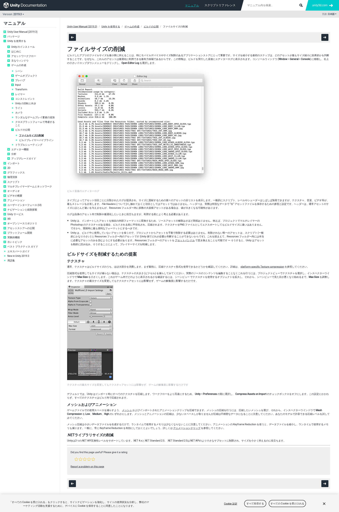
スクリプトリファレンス (220, 5)
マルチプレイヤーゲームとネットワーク (29, 186)
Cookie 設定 (230, 503)
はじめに (16, 51)
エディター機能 (20, 149)
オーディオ (13, 191)
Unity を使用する (16, 41)
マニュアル (192, 5)
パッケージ (13, 36)
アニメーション (16, 200)
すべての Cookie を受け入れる (287, 503)
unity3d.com (319, 5)
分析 (13, 154)
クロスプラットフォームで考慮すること (35, 124)
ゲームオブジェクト (26, 75)
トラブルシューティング (28, 144)
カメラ (19, 112)
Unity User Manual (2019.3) (22, 31)
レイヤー (20, 94)
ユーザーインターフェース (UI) (24, 205)
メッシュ (127, 410)
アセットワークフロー (23, 56)
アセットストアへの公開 (21, 228)
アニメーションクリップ (186, 428)
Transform (21, 89)
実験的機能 (13, 237)
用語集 (11, 260)
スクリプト (13, 181)
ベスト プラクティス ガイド (22, 246)
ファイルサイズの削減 (31, 135)
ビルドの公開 (22, 129)
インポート (13, 163)
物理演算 (12, 177)
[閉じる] (324, 504)
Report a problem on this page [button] (87, 466)
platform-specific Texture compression (262, 266)
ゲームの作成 (18, 65)
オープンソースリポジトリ (22, 223)
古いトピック (14, 242)
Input (18, 84)
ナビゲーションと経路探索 (22, 209)
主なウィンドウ (20, 60)
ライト (19, 108)
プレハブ (20, 80)
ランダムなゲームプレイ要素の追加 (35, 117)
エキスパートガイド (18, 251)
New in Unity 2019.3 (18, 255)
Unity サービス (15, 214)
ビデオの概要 (14, 195)
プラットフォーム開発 (19, 232)
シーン (19, 71)
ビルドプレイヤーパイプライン (36, 140)
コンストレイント (25, 98)
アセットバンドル (185, 240)
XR (9, 218)
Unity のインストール (23, 46)
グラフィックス (16, 172)
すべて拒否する (255, 503)
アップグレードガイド (23, 158)
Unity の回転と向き (25, 103)
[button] (76, 459)
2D (8, 167)
